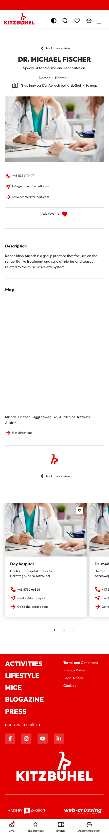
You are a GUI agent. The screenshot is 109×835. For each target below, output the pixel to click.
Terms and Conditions (80, 662)
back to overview (58, 48)
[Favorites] (79, 510)
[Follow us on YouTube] (43, 738)
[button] (100, 21)
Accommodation (89, 830)
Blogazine (24, 699)
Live (11, 830)
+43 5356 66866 (28, 589)
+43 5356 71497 (23, 176)
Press (15, 711)
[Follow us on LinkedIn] (59, 738)
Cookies (69, 685)
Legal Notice (73, 678)
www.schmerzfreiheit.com (30, 197)
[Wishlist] (77, 21)
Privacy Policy (74, 670)
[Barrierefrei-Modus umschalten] (54, 21)
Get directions (22, 433)
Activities (23, 664)
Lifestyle (22, 675)
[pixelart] (26, 811)
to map (91, 85)
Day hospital (22, 563)
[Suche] (65, 21)
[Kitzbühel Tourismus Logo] (19, 19)
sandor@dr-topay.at (31, 598)
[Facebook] (10, 738)
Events (60, 830)
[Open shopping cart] (89, 21)
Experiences (35, 830)
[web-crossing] (83, 811)
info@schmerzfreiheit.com (30, 186)
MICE (13, 687)
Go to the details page (33, 607)
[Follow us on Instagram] (26, 738)
